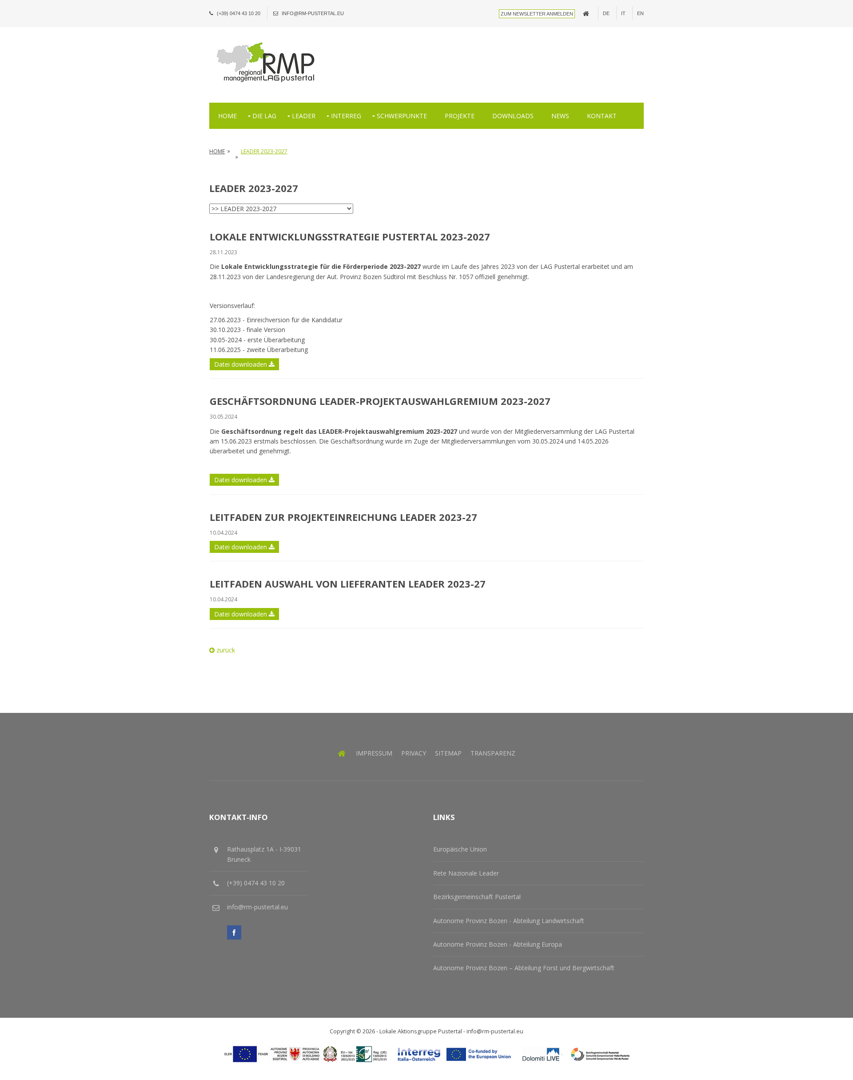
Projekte (459, 116)
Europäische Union (460, 849)
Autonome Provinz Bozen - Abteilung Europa (497, 944)
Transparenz (492, 753)
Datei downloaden (241, 364)
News (560, 116)
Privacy (413, 753)
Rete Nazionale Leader (466, 873)
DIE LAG (264, 116)
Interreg (346, 116)
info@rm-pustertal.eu (313, 13)
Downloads (513, 116)
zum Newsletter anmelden (537, 13)
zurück (225, 650)
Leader (303, 116)
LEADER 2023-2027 (264, 151)
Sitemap (448, 753)
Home (227, 116)
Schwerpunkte (402, 116)
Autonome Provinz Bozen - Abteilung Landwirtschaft (508, 920)
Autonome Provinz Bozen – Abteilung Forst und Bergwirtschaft (523, 968)
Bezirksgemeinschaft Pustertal (477, 896)
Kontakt (602, 116)
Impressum (374, 753)
